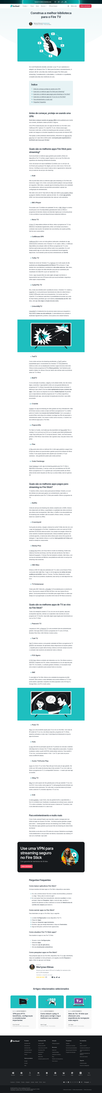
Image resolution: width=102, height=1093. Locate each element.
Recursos (43, 6)
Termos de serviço (88, 1089)
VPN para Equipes (53, 6)
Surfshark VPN (27, 1043)
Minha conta (74, 6)
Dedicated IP (41, 1052)
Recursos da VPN (41, 1045)
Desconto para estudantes (71, 1047)
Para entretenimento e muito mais (42, 99)
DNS (81, 1043)
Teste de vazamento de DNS (85, 1051)
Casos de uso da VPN (42, 1047)
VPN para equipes (55, 1043)
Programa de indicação (70, 1052)
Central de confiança (56, 1054)
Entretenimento (46, 23)
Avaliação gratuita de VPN (43, 1058)
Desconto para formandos (71, 1050)
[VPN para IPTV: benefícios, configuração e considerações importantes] (23, 1001)
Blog (14, 1011)
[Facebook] (52, 977)
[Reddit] (59, 977)
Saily (25, 1065)
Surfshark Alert (27, 1047)
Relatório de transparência (57, 1058)
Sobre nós (54, 1050)
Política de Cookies (67, 1089)
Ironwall (25, 1063)
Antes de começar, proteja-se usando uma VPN (46, 89)
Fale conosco (55, 1061)
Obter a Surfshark (26, 866)
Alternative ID (27, 1045)
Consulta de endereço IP (85, 1047)
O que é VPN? (41, 1043)
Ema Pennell (16, 1024)
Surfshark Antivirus (28, 1050)
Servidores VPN (41, 1050)
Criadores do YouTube (70, 1045)
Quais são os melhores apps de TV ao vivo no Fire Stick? (49, 97)
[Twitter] (57, 977)
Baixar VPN (40, 1056)
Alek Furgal (43, 1024)
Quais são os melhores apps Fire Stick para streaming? (48, 91)
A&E (34, 677)
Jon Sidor (70, 1024)
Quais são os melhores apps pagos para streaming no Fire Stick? (51, 94)
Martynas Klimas (37, 23)
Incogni (25, 1061)
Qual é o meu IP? (83, 1045)
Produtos (25, 6)
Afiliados (68, 1043)
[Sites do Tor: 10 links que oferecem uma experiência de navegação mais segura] (79, 1001)
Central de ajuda (83, 1063)
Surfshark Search (27, 1052)
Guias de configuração (84, 1065)
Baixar (37, 6)
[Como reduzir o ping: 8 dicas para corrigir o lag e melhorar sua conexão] (51, 1001)
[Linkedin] (54, 977)
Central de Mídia (55, 1052)
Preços (32, 6)
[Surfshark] (15, 6)
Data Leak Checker (84, 1056)
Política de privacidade (77, 1089)
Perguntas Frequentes (39, 102)
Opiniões (40, 1054)
